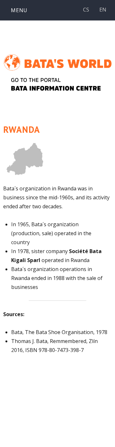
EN (102, 9)
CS (86, 9)
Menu (19, 10)
